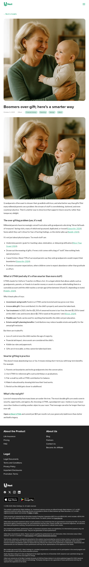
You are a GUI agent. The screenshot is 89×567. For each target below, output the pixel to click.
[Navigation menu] (83, 4)
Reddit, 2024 (73, 232)
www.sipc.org (58, 518)
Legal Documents (11, 459)
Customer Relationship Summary (46, 536)
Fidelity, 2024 (9, 291)
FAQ (5, 443)
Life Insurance (9, 436)
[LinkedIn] (19, 492)
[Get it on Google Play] (27, 499)
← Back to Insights (10, 14)
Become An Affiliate (54, 447)
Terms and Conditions (13, 462)
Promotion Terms (11, 473)
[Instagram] (14, 492)
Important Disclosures (13, 470)
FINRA (30, 513)
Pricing (6, 440)
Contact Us (51, 443)
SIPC (36, 513)
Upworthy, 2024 (74, 228)
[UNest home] (8, 4)
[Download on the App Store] (11, 499)
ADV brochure (29, 536)
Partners (49, 440)
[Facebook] (5, 492)
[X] (9, 492)
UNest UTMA (15, 414)
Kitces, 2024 (70, 314)
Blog (48, 436)
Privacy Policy (9, 466)
